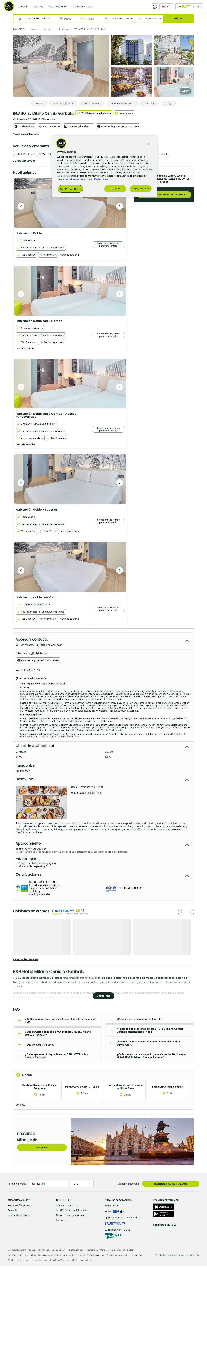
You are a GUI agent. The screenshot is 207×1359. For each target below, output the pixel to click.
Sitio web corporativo (66, 1205)
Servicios (38, 6)
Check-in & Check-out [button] (35, 745)
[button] (119, 19)
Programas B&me (57, 6)
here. (137, 172)
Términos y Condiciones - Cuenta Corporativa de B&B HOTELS (36, 1260)
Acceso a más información (26, 134)
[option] (70, 203)
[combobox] (38, 18)
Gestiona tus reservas (19, 1215)
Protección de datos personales (83, 1250)
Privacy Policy (86, 178)
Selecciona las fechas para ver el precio (164, 194)
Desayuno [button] (24, 779)
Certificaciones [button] (28, 874)
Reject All (115, 188)
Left (21, 206)
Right (119, 206)
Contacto (12, 1210)
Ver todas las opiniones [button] (25, 959)
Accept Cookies (140, 188)
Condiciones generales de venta (52, 1250)
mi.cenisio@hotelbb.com (80, 126)
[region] (104, 166)
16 (187, 90)
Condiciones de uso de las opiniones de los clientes (61, 1255)
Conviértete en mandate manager (73, 1210)
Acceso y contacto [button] (32, 639)
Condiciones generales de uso (21, 1250)
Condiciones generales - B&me (22, 1255)
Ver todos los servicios (24, 161)
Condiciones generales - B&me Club (116, 1250)
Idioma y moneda (17, 1183)
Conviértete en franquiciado (70, 1215)
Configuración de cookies (118, 1255)
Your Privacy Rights (70, 188)
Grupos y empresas (82, 6)
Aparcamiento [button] (28, 843)
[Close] (149, 143)
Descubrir (42, 1147)
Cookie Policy (101, 178)
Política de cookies (95, 1255)
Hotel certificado (26, 126)
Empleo (60, 1220)
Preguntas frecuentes (18, 1205)
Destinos (23, 6)
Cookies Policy (67, 178)
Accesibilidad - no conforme (80, 1260)
